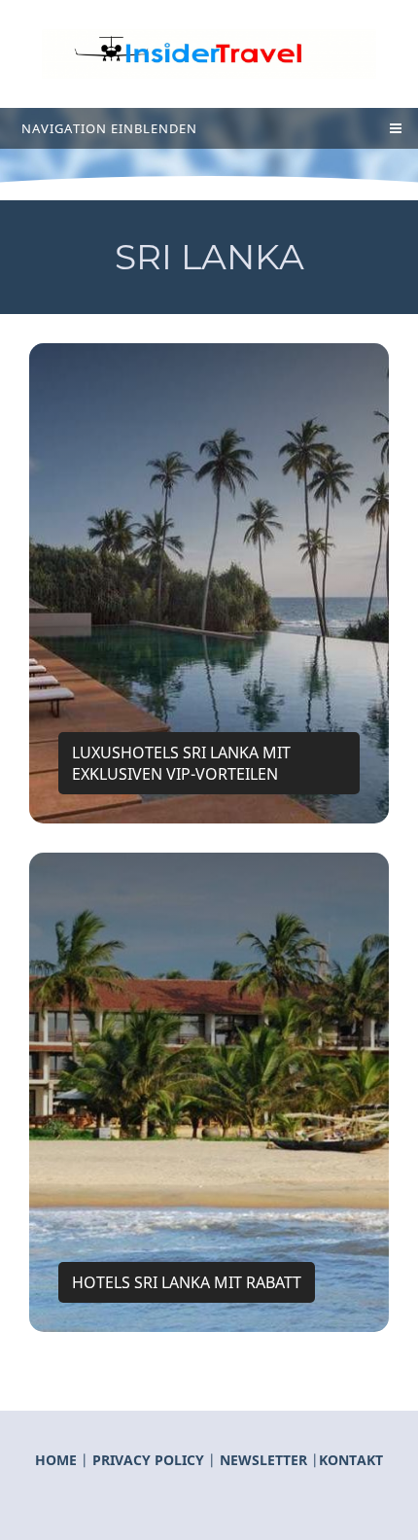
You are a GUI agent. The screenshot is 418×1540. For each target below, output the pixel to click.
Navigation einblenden (109, 128)
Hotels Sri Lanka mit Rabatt (186, 1282)
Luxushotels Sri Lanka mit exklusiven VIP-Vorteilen (181, 763)
